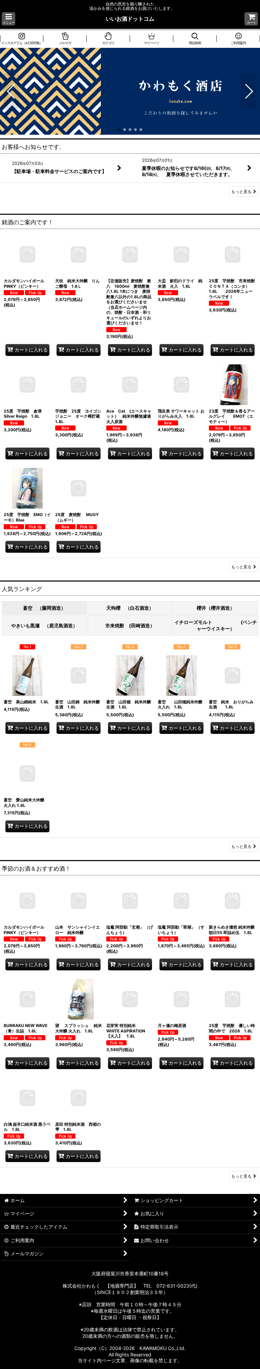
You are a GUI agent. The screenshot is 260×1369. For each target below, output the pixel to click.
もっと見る (241, 191)
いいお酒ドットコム (130, 18)
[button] (8, 18)
